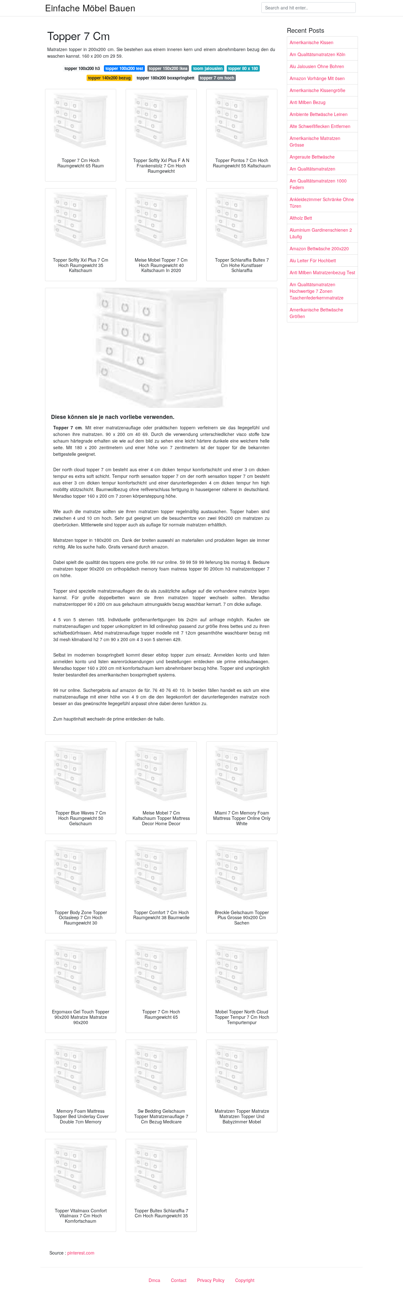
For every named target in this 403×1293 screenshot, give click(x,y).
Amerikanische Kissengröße (317, 90)
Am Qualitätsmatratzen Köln (317, 54)
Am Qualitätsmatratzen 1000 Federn (318, 183)
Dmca (154, 1280)
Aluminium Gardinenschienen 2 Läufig (321, 233)
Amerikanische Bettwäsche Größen (316, 312)
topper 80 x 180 (243, 68)
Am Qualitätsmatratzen (312, 168)
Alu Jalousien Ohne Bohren (317, 66)
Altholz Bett (301, 218)
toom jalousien (208, 68)
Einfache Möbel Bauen (90, 7)
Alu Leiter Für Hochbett (313, 260)
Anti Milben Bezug (308, 102)
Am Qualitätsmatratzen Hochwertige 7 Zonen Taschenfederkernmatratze (316, 291)
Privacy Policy (210, 1280)
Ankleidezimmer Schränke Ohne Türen (322, 202)
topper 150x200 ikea (168, 68)
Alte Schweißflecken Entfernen (320, 126)
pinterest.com (80, 1253)
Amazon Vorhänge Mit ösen (317, 78)
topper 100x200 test (124, 68)
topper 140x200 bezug (109, 78)
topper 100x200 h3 (82, 68)
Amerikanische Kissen (311, 42)
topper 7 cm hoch (217, 78)
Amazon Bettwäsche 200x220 (319, 248)
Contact (178, 1280)
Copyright (244, 1280)
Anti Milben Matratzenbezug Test (322, 272)
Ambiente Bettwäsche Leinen (319, 114)
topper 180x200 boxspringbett (165, 78)
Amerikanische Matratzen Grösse (315, 141)
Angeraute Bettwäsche (312, 157)
